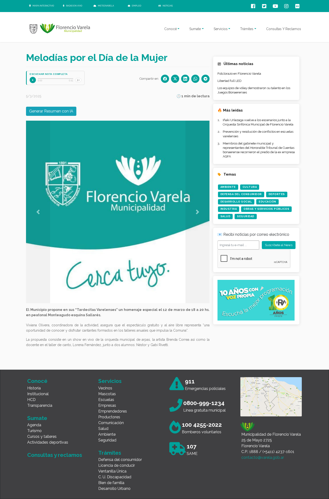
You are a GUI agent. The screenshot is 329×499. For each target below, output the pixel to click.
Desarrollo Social (236, 201)
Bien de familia (111, 482)
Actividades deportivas (47, 442)
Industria (228, 208)
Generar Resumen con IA (51, 111)
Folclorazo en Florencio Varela (239, 73)
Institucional (38, 394)
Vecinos (105, 388)
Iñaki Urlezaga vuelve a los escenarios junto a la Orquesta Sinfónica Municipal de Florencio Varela (258, 122)
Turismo (34, 430)
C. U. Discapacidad (114, 477)
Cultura (250, 187)
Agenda (34, 425)
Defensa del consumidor (120, 459)
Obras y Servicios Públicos (266, 208)
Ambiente (228, 187)
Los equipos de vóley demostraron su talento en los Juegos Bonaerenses (253, 90)
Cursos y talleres (42, 436)
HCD (31, 399)
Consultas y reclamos (54, 455)
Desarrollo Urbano (114, 488)
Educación (267, 201)
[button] (38, 212)
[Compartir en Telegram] (205, 79)
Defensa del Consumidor (241, 194)
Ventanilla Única (112, 471)
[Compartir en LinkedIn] (185, 79)
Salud (225, 216)
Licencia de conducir (116, 465)
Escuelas (106, 399)
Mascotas (107, 394)
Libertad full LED (229, 81)
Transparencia (39, 405)
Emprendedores (112, 411)
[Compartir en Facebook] (165, 79)
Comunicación (111, 422)
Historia (34, 388)
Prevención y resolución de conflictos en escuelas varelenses (258, 134)
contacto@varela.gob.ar (262, 457)
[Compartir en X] (175, 79)
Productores (109, 417)
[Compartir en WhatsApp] (195, 79)
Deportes (277, 194)
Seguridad (245, 216)
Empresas (107, 405)
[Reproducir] (33, 80)
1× (78, 80)
